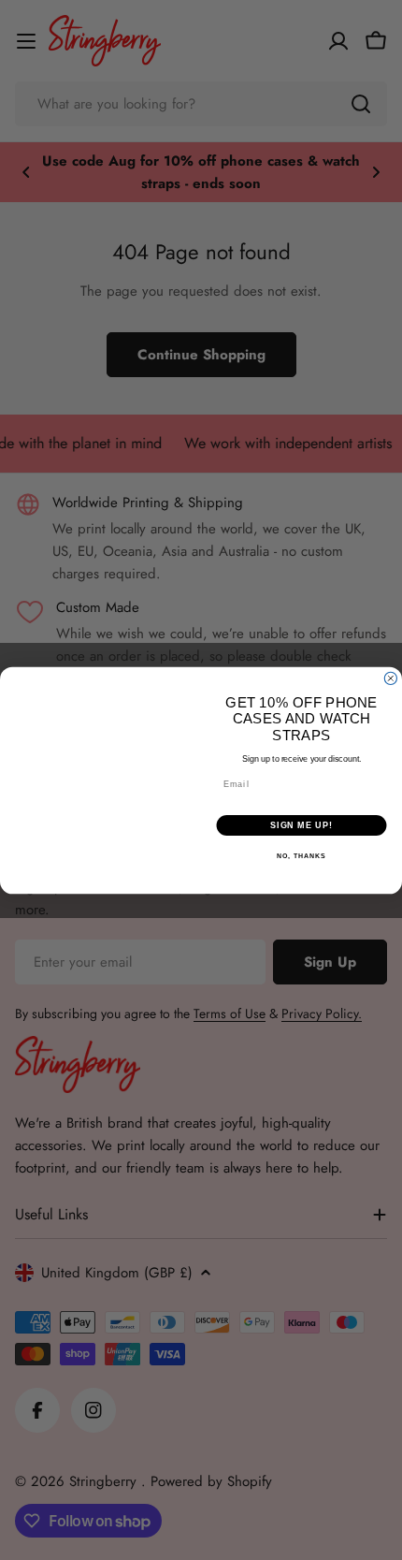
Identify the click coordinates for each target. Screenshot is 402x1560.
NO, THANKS (301, 856)
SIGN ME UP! (301, 825)
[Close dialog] (390, 678)
